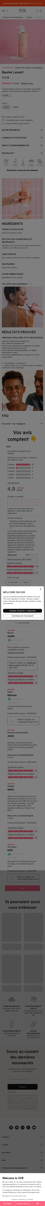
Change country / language (22, 611)
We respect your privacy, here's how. (14, 1196)
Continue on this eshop (22, 616)
